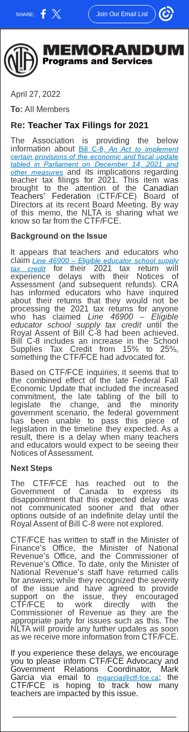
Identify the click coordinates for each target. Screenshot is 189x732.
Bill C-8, (94, 149)
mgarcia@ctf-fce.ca (128, 677)
